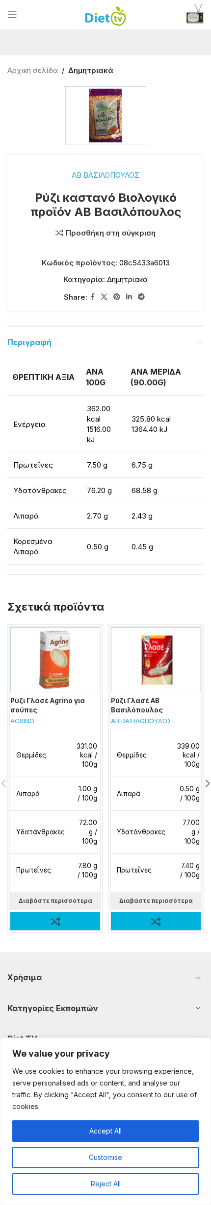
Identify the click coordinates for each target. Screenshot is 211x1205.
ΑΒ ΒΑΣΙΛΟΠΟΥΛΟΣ (105, 175)
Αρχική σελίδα (32, 70)
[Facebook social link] (92, 297)
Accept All (105, 1131)
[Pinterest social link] (116, 297)
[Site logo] (106, 14)
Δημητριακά (90, 70)
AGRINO (22, 721)
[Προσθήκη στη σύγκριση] (55, 921)
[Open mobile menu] (12, 14)
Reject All (106, 1184)
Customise (105, 1157)
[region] (105, 1121)
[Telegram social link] (141, 297)
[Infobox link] (195, 15)
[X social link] (104, 297)
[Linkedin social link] (129, 297)
